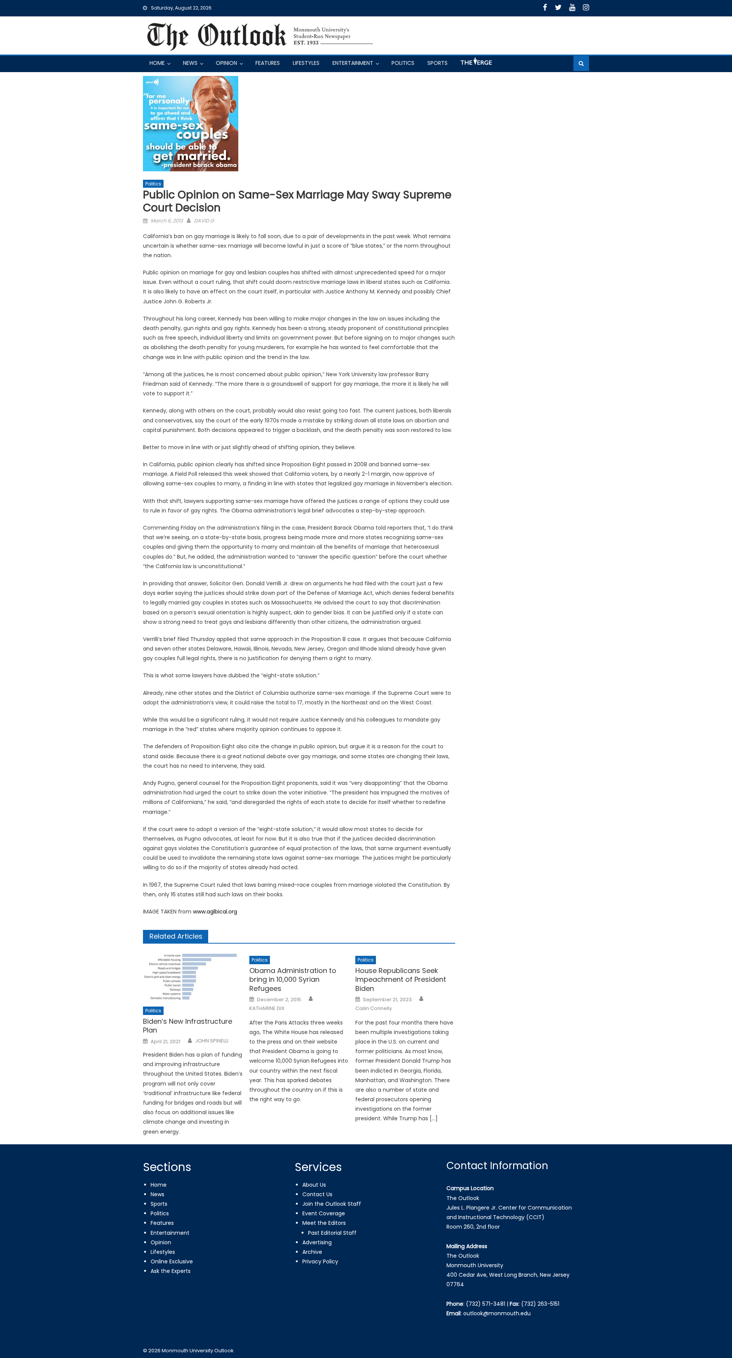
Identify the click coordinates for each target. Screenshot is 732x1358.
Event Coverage (323, 1213)
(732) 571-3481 (485, 1304)
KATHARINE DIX (266, 1008)
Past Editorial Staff (332, 1233)
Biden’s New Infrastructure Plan (187, 1026)
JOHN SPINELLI (211, 1040)
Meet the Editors (324, 1223)
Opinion (226, 63)
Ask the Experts (171, 1271)
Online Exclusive (172, 1261)
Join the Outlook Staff (331, 1204)
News (190, 63)
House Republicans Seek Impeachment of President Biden (400, 979)
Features (267, 63)
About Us (314, 1185)
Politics (403, 63)
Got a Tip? (475, 64)
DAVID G (204, 220)
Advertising (317, 1242)
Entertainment (352, 63)
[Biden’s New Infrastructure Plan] (193, 976)
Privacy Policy (320, 1261)
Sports (437, 63)
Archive (312, 1252)
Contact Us (317, 1194)
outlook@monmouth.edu (497, 1313)
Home (157, 63)
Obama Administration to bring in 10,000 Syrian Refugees (292, 979)
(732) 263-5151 (540, 1304)
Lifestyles (306, 63)
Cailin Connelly (373, 1008)
